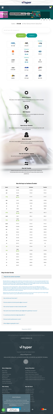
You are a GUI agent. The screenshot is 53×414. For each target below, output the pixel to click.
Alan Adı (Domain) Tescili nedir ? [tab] (10, 298)
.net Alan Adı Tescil (29, 390)
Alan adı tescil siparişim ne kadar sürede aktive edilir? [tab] (15, 306)
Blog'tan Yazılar (5, 376)
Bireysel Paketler (6, 392)
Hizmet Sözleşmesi (6, 381)
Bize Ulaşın (4, 370)
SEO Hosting (5, 390)
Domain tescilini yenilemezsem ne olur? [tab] (12, 319)
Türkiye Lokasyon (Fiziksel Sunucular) (33, 376)
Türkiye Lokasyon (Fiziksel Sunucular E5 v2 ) (35, 377)
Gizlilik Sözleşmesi (6, 379)
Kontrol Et (21, 35)
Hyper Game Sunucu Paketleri (32, 374)
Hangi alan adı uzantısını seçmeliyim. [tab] (12, 276)
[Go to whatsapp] (3, 410)
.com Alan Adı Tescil (29, 389)
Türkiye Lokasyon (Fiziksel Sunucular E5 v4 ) (35, 379)
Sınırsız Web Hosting (6, 389)
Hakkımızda (4, 372)
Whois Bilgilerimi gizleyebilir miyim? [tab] (11, 323)
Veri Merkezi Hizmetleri (30, 370)
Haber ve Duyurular (6, 374)
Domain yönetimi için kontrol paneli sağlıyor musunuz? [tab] (15, 302)
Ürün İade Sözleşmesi (7, 383)
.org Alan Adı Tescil (29, 392)
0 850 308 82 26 (26, 338)
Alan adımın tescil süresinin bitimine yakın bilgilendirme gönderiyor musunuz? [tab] (20, 311)
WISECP (29, 329)
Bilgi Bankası (5, 377)
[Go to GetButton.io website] (3, 412)
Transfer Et (31, 35)
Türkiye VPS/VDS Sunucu (31, 372)
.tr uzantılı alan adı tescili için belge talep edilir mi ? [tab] (14, 315)
